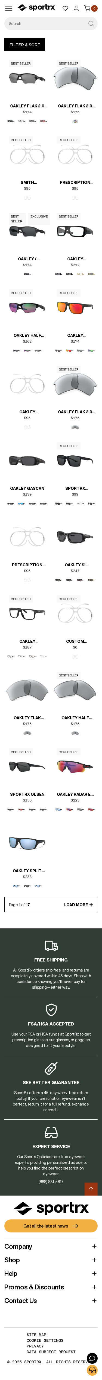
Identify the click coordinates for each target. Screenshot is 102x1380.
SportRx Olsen (27, 794)
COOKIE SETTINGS (45, 1340)
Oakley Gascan (27, 488)
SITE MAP (36, 1335)
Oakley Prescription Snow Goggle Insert (27, 412)
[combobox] (51, 23)
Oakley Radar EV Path (75, 795)
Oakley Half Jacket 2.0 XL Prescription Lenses (75, 718)
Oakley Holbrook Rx (27, 642)
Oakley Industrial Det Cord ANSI (75, 259)
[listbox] (27, 121)
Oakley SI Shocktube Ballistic (75, 565)
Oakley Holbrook (75, 336)
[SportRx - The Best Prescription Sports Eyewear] (36, 8)
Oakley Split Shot (27, 871)
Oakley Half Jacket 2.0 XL (27, 336)
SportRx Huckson (75, 489)
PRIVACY (35, 1346)
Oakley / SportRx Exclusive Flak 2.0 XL (27, 259)
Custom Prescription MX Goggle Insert (75, 642)
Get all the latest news (45, 1226)
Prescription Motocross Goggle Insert (27, 565)
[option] (11, 121)
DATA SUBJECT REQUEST (51, 1352)
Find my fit (92, 1370)
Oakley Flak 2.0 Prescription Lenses (75, 412)
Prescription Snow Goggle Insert (75, 183)
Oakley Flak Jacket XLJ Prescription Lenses (27, 718)
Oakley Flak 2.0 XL (27, 106)
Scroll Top (91, 1189)
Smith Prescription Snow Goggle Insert (27, 183)
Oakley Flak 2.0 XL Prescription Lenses (75, 106)
